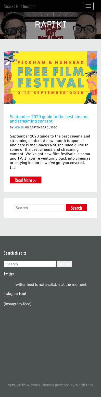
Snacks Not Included (20, 6)
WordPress (84, 385)
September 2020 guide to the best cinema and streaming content (49, 118)
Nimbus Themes (40, 385)
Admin (19, 127)
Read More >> (26, 180)
